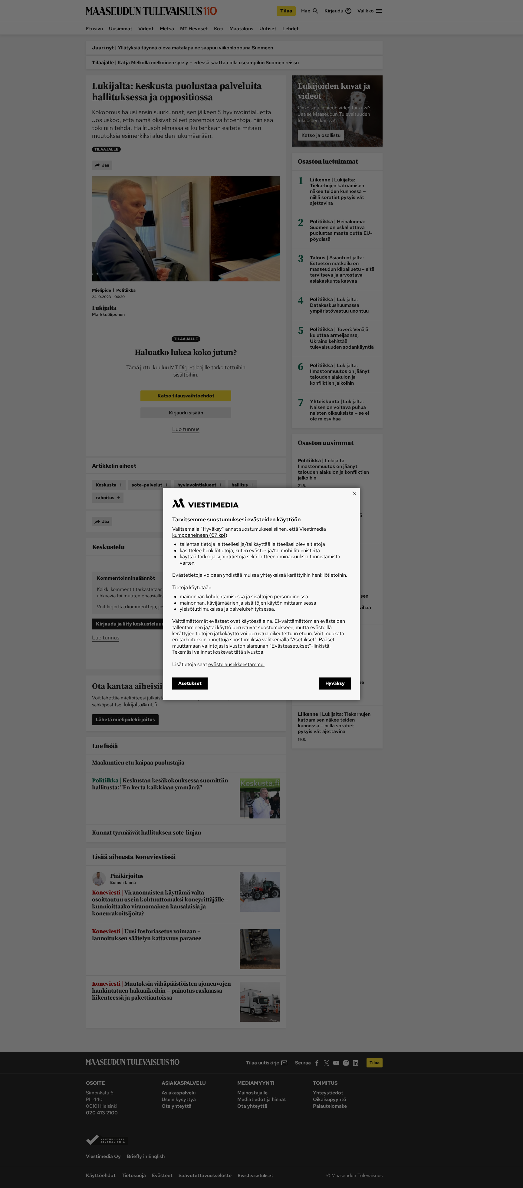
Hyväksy (335, 684)
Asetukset (190, 684)
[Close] (354, 493)
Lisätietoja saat (218, 664)
